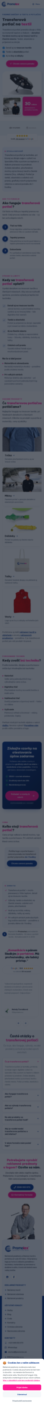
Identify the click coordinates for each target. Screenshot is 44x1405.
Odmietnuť (22, 1394)
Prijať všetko (22, 1387)
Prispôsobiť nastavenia (22, 1401)
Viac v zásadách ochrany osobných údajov (21, 1380)
